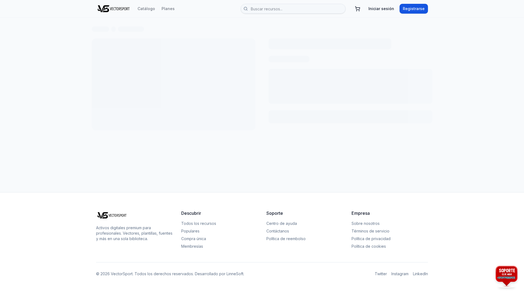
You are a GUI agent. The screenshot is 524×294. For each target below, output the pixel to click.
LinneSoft (235, 273)
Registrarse (414, 8)
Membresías (192, 246)
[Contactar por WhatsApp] (506, 276)
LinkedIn (420, 273)
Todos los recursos (198, 223)
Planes (168, 8)
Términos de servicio (370, 231)
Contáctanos (277, 231)
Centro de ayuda (281, 223)
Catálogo (146, 8)
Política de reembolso (286, 238)
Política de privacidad (371, 238)
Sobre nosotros (366, 223)
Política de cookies (369, 246)
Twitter (381, 273)
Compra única (193, 238)
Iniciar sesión (381, 8)
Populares (190, 231)
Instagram (400, 273)
